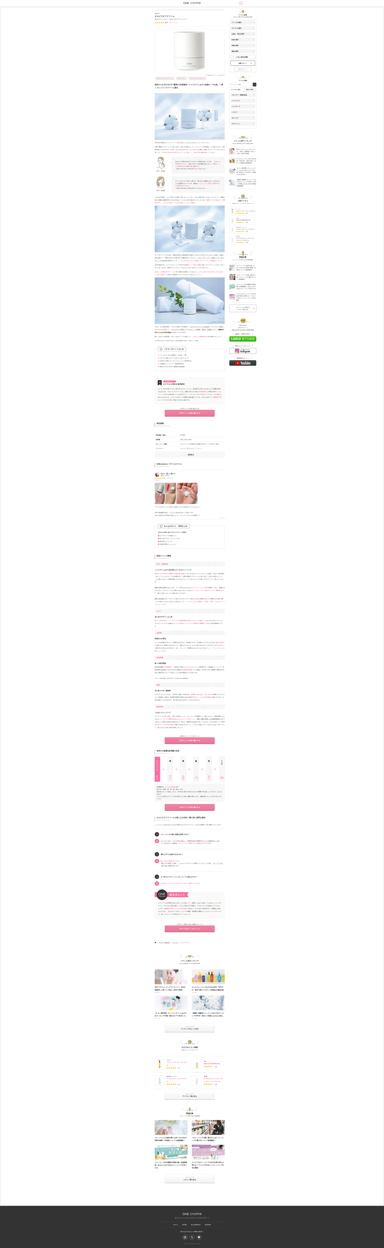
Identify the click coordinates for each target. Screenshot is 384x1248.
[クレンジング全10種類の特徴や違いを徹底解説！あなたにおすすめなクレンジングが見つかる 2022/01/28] (171, 1152)
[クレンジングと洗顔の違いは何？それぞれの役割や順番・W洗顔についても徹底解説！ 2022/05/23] (171, 1127)
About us (175, 1224)
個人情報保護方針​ (196, 1224)
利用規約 (184, 1224)
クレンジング (175, 942)
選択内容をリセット (243, 69)
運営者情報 (208, 1224)
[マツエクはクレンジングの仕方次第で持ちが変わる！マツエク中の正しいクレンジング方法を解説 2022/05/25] (208, 1152)
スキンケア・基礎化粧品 (164, 942)
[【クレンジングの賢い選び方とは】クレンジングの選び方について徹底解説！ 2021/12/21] (208, 1127)
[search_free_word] (254, 84)
